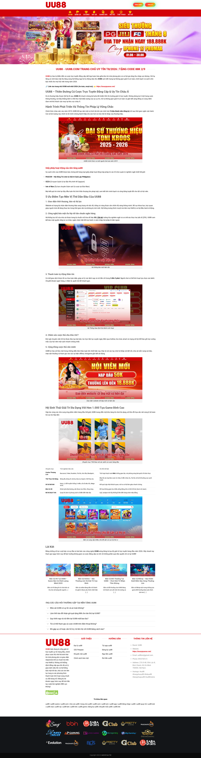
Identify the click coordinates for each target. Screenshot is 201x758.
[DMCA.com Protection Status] (52, 692)
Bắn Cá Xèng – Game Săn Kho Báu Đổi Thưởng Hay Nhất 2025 (62, 581)
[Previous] (7, 40)
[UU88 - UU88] (56, 5)
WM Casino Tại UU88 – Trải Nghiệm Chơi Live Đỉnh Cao (90, 580)
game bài (103, 15)
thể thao (121, 15)
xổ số (130, 15)
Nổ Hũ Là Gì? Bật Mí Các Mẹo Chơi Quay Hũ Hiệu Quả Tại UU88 (146, 581)
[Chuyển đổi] (48, 608)
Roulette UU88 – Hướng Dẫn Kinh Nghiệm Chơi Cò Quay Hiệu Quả (118, 581)
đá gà (94, 15)
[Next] (194, 40)
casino (86, 15)
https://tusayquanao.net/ (105, 87)
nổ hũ (112, 15)
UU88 (70, 15)
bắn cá (78, 15)
